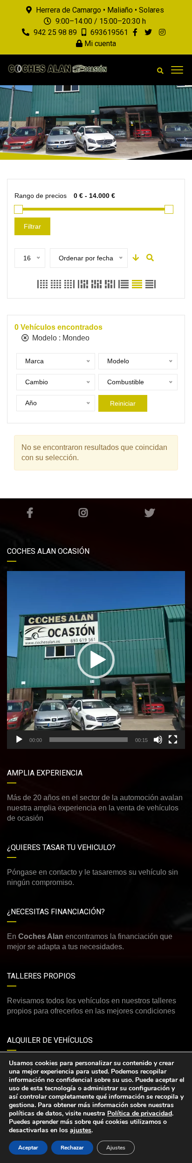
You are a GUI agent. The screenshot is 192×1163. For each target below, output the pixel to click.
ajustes (80, 1130)
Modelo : (59, 338)
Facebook (29, 513)
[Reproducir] (19, 739)
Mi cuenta (99, 43)
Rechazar (72, 1147)
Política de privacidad (139, 1113)
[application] (96, 660)
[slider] (88, 739)
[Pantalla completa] (173, 739)
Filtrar (32, 226)
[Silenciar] (158, 739)
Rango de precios (40, 195)
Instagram (83, 513)
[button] (96, 660)
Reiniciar (123, 403)
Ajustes (115, 1147)
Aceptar (28, 1147)
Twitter (149, 513)
